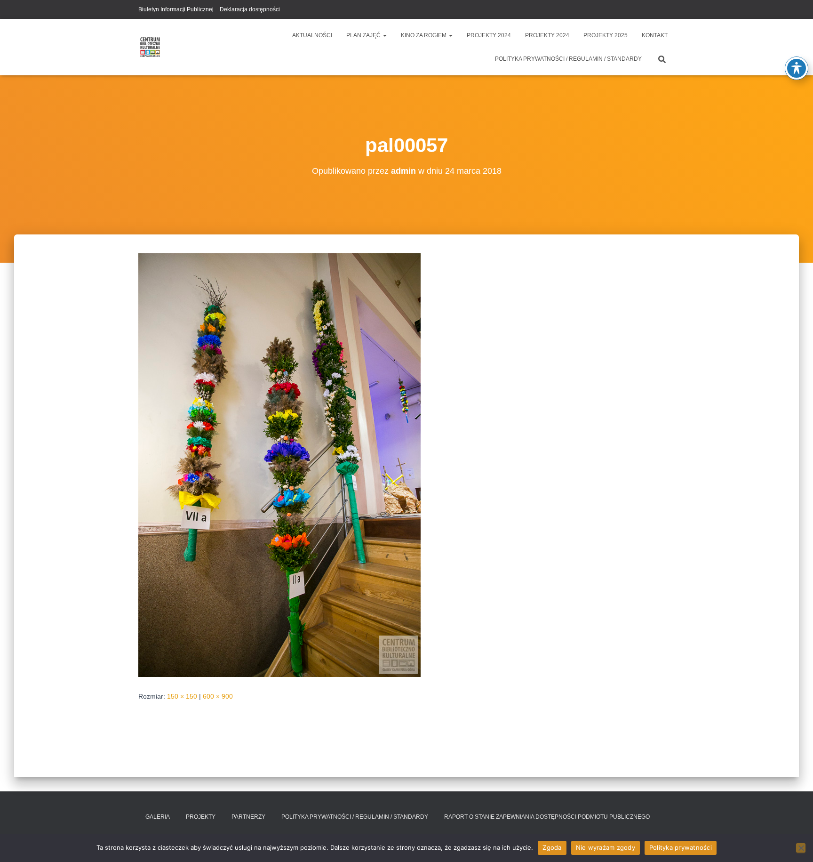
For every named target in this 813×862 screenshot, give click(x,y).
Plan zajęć (364, 35)
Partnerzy (248, 817)
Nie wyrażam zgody (605, 847)
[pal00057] (279, 464)
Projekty (200, 817)
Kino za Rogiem (424, 35)
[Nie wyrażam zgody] (800, 848)
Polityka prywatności (680, 847)
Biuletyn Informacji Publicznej (176, 9)
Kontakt (655, 35)
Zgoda (551, 847)
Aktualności (312, 35)
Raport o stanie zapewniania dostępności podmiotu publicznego (547, 817)
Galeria (157, 817)
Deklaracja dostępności (250, 9)
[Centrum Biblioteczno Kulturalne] (150, 47)
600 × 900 (218, 696)
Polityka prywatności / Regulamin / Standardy (568, 59)
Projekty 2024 (489, 35)
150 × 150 (182, 696)
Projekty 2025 (605, 35)
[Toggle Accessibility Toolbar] (796, 68)
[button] (384, 35)
